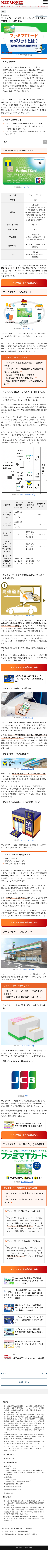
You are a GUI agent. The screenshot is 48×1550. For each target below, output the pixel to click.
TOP (2, 6)
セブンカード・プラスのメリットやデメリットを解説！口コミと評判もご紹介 (29, 1319)
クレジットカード (16, 6)
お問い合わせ (36, 1534)
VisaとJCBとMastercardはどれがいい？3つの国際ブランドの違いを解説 (28, 1124)
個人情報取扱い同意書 (9, 1534)
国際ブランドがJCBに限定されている (22, 997)
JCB (26, 1096)
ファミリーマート (26, 615)
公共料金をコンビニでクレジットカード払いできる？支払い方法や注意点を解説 (29, 678)
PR (3, 11)
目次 (5, 142)
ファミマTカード (26, 187)
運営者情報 (5, 1528)
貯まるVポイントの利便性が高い (20, 378)
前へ (4, 1374)
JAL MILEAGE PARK (26, 969)
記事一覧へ (24, 1382)
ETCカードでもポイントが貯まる (20, 375)
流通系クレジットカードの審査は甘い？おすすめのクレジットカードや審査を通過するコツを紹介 (29, 1307)
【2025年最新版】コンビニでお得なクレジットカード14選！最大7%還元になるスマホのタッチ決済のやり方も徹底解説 (29, 1294)
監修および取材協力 (24, 1534)
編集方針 (29, 1528)
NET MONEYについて (17, 1528)
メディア (7, 6)
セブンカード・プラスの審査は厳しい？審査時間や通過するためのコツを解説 (29, 1331)
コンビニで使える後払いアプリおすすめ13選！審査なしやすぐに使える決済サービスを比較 (29, 1280)
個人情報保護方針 (23, 1531)
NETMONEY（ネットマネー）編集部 (28, 1358)
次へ (43, 1374)
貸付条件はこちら (9, 1458)
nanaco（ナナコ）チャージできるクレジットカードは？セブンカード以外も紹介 (29, 1344)
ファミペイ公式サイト (26, 494)
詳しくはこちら (8, 1493)
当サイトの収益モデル (9, 1531)
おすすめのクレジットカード (29, 6)
